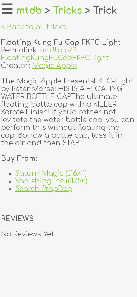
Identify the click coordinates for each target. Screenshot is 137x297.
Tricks (67, 10)
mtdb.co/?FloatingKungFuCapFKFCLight (55, 54)
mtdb (29, 10)
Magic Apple (54, 66)
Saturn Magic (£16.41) (51, 173)
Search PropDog (43, 189)
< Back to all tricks (33, 27)
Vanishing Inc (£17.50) (51, 181)
